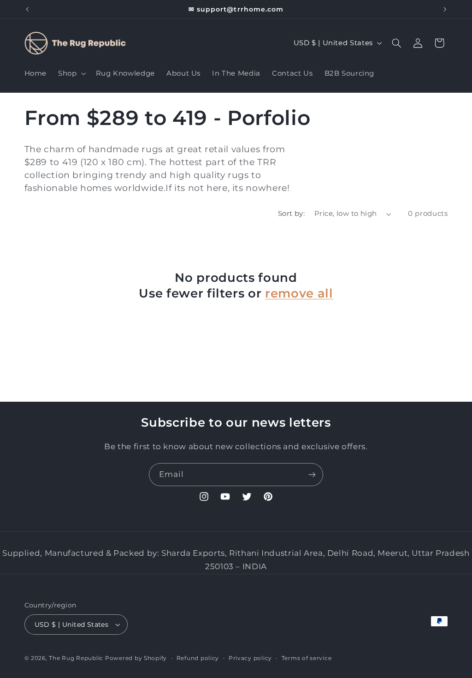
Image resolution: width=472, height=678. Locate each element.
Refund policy (198, 658)
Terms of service (307, 658)
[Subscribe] (312, 474)
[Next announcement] (445, 9)
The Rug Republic (76, 658)
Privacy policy (250, 658)
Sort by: (291, 213)
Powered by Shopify (136, 658)
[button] (71, 73)
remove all (299, 293)
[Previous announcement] (27, 9)
